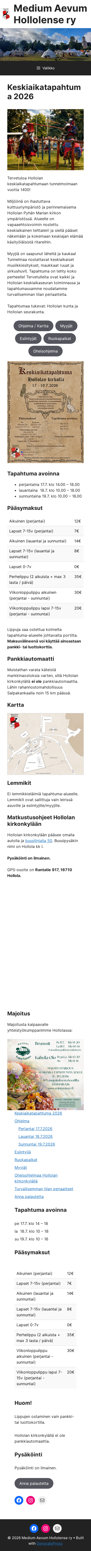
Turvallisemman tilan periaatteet (44, 1188)
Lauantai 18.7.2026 (35, 1136)
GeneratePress (50, 1543)
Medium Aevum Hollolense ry (50, 14)
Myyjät (66, 325)
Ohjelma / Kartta (33, 325)
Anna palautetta (29, 1196)
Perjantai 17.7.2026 (35, 1128)
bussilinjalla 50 (38, 840)
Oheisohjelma (45, 351)
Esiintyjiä (23, 1151)
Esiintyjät (28, 338)
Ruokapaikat (59, 338)
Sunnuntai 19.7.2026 (36, 1144)
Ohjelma (22, 1120)
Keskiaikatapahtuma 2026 (38, 1113)
